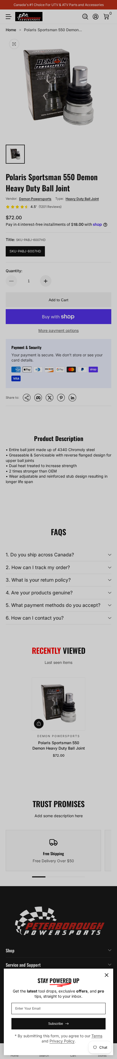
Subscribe (55, 1024)
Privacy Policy (62, 1041)
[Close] (106, 975)
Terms (96, 1035)
